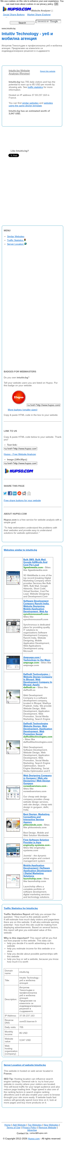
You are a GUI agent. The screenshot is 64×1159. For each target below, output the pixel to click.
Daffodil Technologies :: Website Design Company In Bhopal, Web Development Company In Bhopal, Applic (37, 679)
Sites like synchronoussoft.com (35, 618)
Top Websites (35, 1125)
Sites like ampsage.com (37, 664)
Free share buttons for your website (22, 500)
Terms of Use (13, 1127)
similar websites (30, 103)
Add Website (19, 1125)
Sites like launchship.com (36, 879)
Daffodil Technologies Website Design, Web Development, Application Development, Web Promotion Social (37, 728)
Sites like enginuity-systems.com (34, 849)
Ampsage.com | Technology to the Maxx (36, 658)
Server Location (15, 244)
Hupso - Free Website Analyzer (20, 454)
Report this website (47, 71)
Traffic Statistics (15, 240)
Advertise (32, 1130)
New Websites (51, 1125)
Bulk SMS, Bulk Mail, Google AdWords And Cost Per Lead (35, 562)
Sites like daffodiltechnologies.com (37, 740)
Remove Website (47, 1127)
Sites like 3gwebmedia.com (37, 568)
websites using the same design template (31, 104)
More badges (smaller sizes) (22, 409)
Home (7, 1125)
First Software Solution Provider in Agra (36, 841)
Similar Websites (15, 236)
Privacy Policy (29, 1127)
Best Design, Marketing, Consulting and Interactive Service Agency (36, 818)
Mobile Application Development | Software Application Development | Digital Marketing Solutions (37, 870)
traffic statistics (35, 87)
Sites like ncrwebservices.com (34, 790)
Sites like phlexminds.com (36, 826)
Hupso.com (34, 1138)
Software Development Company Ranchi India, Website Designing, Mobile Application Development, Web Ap (36, 606)
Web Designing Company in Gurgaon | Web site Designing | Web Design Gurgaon (37, 779)
